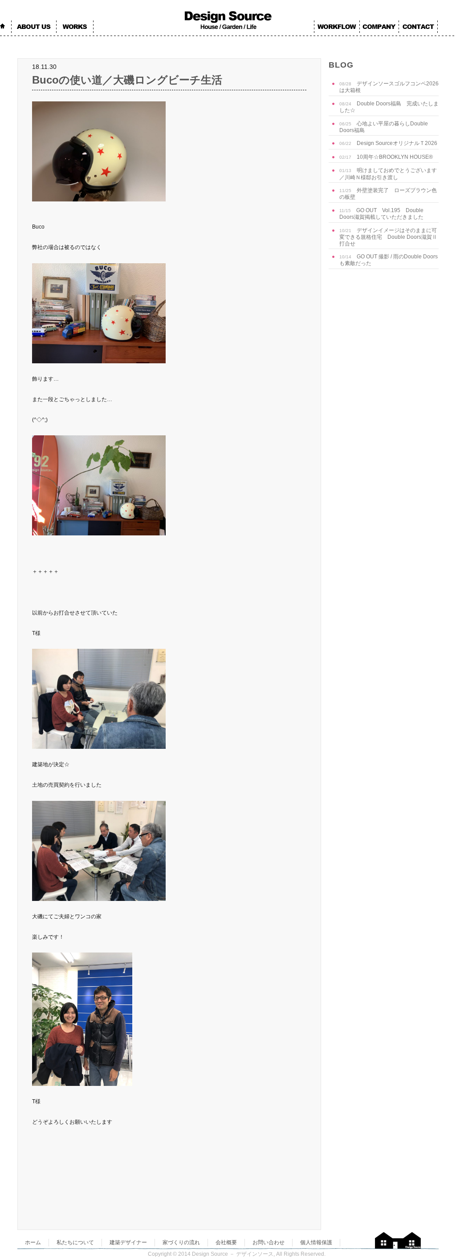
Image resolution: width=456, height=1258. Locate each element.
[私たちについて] (34, 28)
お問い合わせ (268, 1242)
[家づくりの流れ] (337, 28)
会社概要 (226, 1242)
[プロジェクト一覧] (75, 28)
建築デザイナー (128, 1242)
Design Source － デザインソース (232, 1254)
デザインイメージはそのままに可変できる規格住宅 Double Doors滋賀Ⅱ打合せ (388, 237)
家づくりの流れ (181, 1242)
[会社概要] (379, 28)
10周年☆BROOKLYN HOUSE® (386, 157)
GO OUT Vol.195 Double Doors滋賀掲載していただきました (381, 213)
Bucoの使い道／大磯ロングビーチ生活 (127, 80)
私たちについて (75, 1242)
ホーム (33, 1242)
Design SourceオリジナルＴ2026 (388, 143)
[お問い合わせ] (418, 28)
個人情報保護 (316, 1242)
